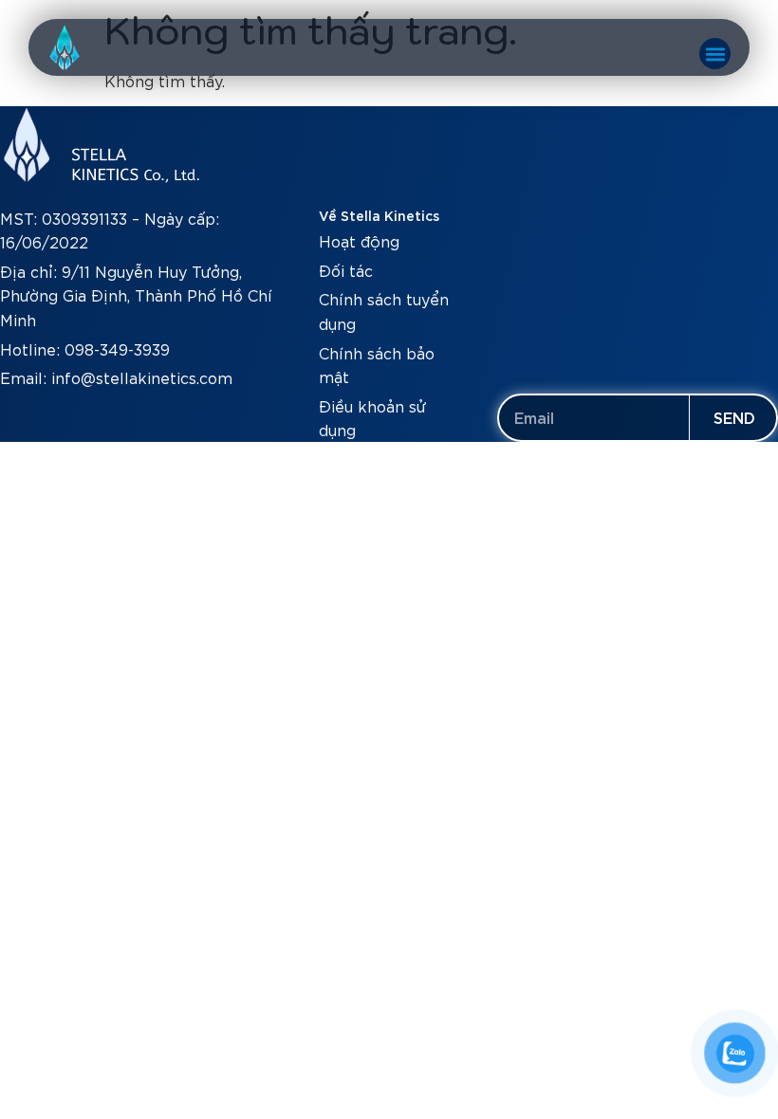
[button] (715, 53)
